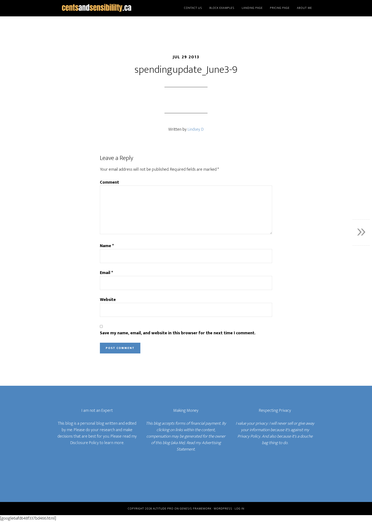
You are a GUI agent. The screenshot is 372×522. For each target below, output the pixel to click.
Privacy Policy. (249, 436)
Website (108, 299)
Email (106, 273)
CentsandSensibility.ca (95, 8)
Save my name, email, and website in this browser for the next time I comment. (178, 333)
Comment (109, 182)
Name (107, 246)
